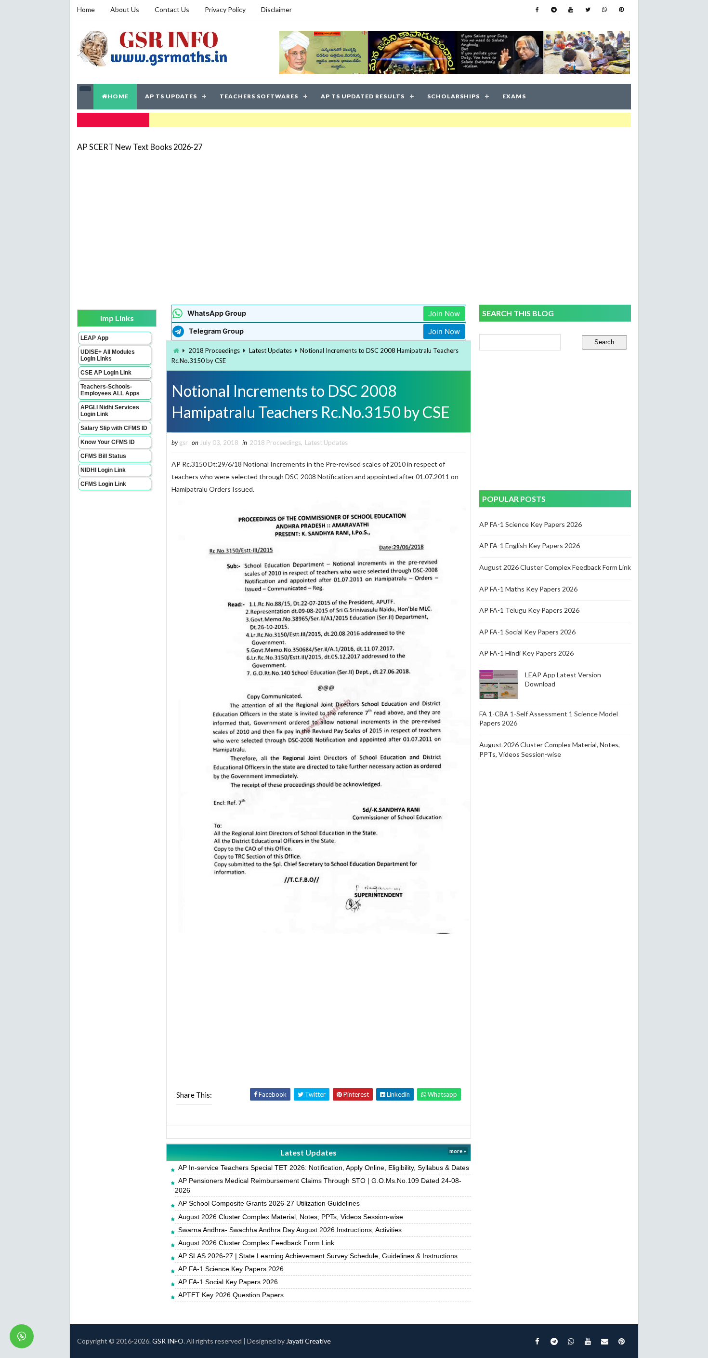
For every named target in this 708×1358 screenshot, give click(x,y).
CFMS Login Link (103, 484)
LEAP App (94, 338)
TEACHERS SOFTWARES (259, 96)
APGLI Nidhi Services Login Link (109, 410)
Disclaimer (276, 9)
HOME (118, 96)
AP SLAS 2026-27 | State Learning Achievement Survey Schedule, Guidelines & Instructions (318, 1256)
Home (86, 9)
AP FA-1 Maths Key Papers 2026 (528, 589)
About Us (124, 9)
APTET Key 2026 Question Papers (231, 1295)
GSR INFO (168, 1341)
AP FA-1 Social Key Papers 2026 (228, 1282)
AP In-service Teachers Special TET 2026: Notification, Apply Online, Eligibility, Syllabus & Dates (323, 1167)
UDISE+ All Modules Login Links (107, 355)
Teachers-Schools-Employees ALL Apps (110, 390)
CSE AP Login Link (105, 372)
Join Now (444, 313)
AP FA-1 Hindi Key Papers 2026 (526, 653)
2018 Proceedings (214, 350)
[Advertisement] (354, 227)
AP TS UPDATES (171, 96)
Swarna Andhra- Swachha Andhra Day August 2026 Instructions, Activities (290, 1230)
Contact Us (172, 9)
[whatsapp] (604, 9)
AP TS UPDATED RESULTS (363, 96)
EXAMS (514, 96)
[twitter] (587, 9)
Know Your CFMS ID (107, 442)
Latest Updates (270, 350)
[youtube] (571, 9)
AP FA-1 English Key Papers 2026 (529, 545)
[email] (604, 1341)
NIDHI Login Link (103, 470)
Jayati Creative (308, 1341)
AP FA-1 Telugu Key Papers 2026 (529, 610)
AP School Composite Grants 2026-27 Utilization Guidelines (269, 1203)
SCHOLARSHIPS (453, 96)
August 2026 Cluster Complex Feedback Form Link (256, 1243)
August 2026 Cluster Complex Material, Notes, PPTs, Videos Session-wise (290, 1217)
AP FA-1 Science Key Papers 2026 (231, 1269)
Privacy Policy (225, 9)
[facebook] (537, 9)
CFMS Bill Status (103, 456)
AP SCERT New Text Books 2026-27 (139, 146)
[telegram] (554, 9)
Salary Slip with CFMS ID (113, 428)
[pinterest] (621, 9)
